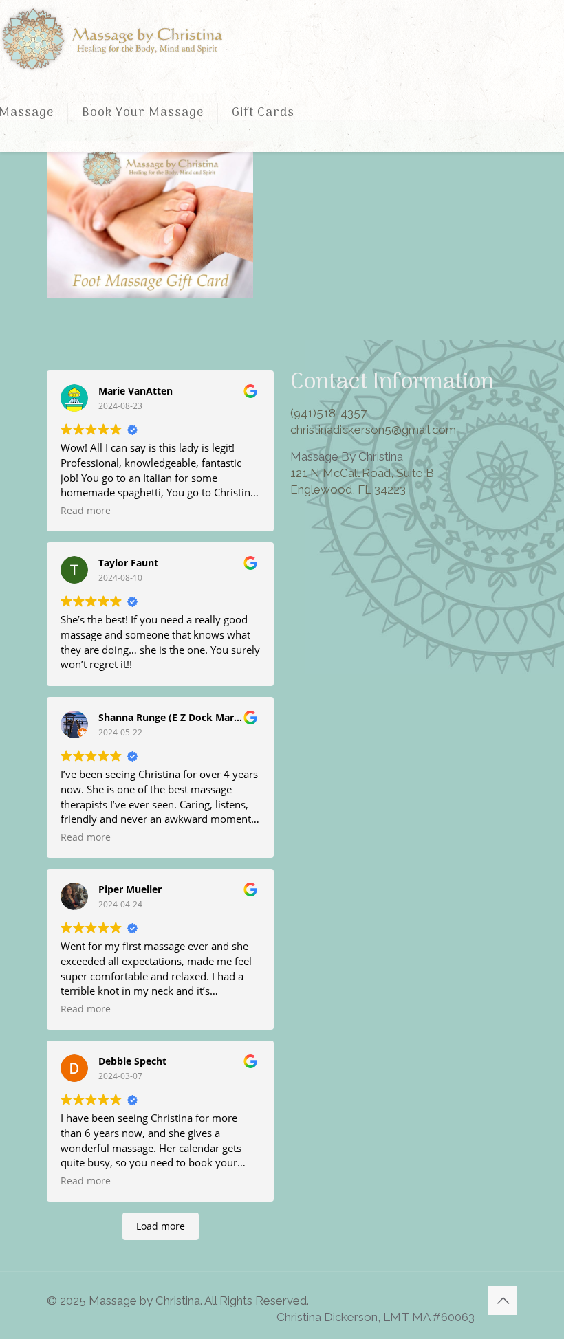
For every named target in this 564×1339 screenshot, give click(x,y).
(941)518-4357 (328, 413)
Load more (160, 1225)
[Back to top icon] (502, 1300)
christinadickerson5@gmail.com (373, 429)
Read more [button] (86, 511)
